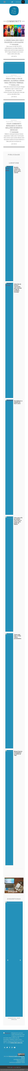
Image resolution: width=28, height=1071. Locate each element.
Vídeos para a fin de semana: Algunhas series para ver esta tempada (14, 81)
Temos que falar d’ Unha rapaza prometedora (17, 636)
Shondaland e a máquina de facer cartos (18, 402)
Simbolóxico (18, 1062)
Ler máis (14, 56)
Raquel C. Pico (15, 84)
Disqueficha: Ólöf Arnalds (14, 1019)
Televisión (9, 38)
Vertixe (23, 1062)
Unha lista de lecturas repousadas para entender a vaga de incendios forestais (18, 288)
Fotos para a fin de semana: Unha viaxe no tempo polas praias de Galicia (18, 521)
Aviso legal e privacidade (19, 1059)
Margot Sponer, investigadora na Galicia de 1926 (18, 753)
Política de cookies (21, 1060)
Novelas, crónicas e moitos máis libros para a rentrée (17, 170)
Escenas (14, 75)
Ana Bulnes (15, 44)
